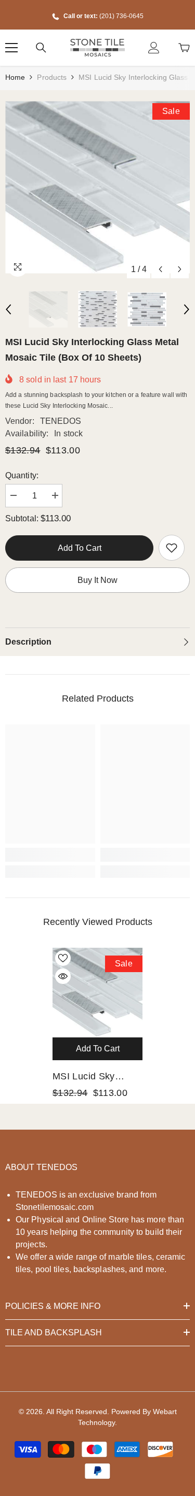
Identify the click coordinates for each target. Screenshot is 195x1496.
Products (52, 77)
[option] (97, 187)
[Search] (41, 47)
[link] (172, 548)
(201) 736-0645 (121, 16)
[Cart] (184, 47)
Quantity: (21, 475)
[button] (160, 269)
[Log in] (154, 47)
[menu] (11, 47)
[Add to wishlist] (63, 958)
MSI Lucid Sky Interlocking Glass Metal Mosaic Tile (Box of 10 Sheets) (94, 1077)
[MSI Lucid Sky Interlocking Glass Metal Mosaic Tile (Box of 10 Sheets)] (97, 992)
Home (15, 77)
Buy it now (97, 580)
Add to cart (79, 548)
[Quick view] (63, 976)
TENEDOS (61, 421)
